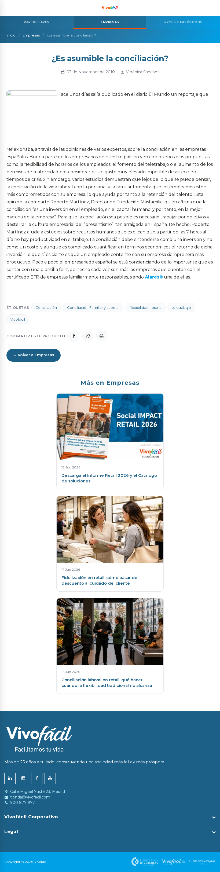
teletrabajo (181, 307)
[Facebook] (36, 778)
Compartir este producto (35, 336)
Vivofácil (17, 319)
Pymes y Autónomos (183, 22)
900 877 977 (22, 802)
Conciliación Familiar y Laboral (93, 307)
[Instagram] (23, 778)
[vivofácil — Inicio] (110, 8)
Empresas (31, 35)
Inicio (11, 35)
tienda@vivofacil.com (30, 797)
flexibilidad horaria (146, 307)
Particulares (36, 22)
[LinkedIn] (10, 778)
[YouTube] (50, 778)
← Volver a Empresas (33, 355)
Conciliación (46, 307)
